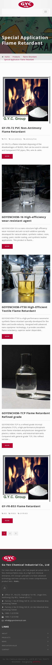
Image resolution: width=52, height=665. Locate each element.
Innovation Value (9, 645)
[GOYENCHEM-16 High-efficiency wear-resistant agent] (25, 189)
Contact (5, 649)
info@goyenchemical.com (15, 620)
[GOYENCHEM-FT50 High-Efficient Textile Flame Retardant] (25, 279)
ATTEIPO (36, 662)
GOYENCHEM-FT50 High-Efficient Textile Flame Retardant (24, 309)
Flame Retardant (30, 57)
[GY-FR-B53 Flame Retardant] (25, 478)
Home (7, 57)
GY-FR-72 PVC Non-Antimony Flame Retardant (21, 129)
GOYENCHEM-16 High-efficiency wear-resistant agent (24, 218)
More (7, 156)
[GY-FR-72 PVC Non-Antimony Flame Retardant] (25, 100)
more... (17, 581)
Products (16, 57)
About (4, 633)
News (4, 641)
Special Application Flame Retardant (19, 59)
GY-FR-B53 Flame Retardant (21, 506)
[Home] (26, 4)
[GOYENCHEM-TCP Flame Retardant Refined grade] (25, 377)
